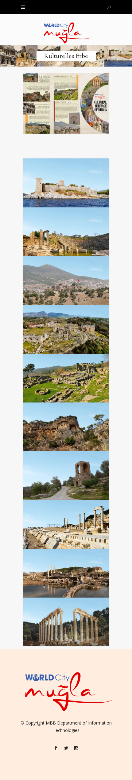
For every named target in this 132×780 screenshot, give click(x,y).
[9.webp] (66, 378)
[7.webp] (66, 280)
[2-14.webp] (66, 524)
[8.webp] (66, 329)
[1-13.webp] (66, 475)
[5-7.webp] (66, 182)
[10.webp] (66, 426)
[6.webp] (66, 231)
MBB (51, 723)
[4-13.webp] (66, 622)
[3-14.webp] (66, 573)
